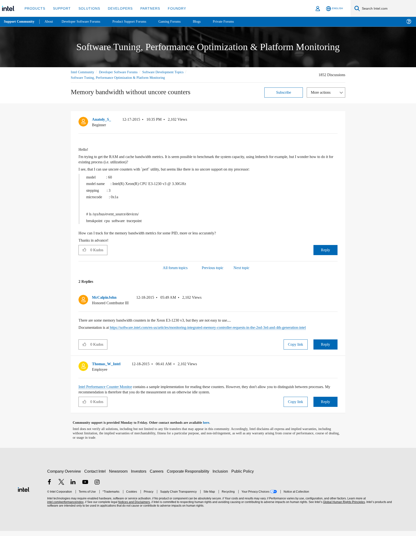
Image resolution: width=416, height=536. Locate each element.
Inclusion (221, 476)
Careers (157, 476)
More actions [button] (322, 92)
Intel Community (83, 71)
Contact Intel (95, 476)
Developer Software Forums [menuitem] (84, 21)
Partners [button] (145, 8)
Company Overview (64, 476)
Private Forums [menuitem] (233, 21)
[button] (335, 120)
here (210, 427)
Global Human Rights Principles (343, 507)
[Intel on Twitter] (61, 487)
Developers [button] (116, 8)
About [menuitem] (50, 21)
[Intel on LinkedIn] (73, 487)
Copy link (296, 349)
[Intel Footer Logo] (24, 494)
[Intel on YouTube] (85, 487)
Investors (140, 476)
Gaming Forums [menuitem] (178, 21)
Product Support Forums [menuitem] (136, 21)
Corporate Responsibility (189, 476)
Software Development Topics (171, 71)
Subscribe (283, 92)
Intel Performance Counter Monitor (108, 392)
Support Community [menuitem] (19, 21)
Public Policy (243, 476)
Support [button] (60, 8)
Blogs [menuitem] (206, 21)
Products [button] (34, 8)
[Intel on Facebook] (49, 487)
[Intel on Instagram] (97, 487)
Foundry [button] (171, 8)
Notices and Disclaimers (133, 507)
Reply (325, 249)
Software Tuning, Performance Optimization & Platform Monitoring (120, 77)
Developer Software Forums (122, 71)
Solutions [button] (87, 8)
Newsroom (119, 476)
